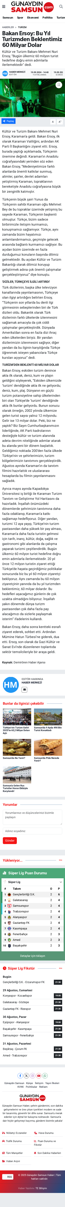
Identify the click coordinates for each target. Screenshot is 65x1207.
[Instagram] (32, 1075)
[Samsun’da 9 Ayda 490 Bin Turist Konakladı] (48, 716)
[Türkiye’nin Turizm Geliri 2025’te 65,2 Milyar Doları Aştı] (17, 716)
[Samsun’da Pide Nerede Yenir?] (48, 747)
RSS (9, 1176)
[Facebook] (20, 1075)
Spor (20, 17)
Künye (29, 1083)
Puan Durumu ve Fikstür (45, 1143)
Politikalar (31, 1086)
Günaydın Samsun (14, 1083)
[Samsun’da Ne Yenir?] (17, 747)
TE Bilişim (41, 1188)
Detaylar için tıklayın (32, 956)
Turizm (22, 27)
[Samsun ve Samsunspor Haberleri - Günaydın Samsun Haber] (32, 7)
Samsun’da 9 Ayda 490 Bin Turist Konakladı (48, 729)
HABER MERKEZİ (32, 682)
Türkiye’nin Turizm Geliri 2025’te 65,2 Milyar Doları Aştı (16, 730)
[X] (26, 1075)
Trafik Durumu (14, 1141)
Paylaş (10, 121)
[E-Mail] (24, 689)
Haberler (8, 27)
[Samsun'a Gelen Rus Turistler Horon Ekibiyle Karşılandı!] (17, 774)
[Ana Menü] (3, 6)
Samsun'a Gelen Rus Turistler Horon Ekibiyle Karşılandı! (15, 788)
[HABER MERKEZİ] (11, 684)
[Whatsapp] (45, 1075)
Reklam (43, 1086)
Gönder (9, 840)
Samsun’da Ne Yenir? (14, 758)
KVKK (21, 1086)
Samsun (7, 17)
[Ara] (61, 7)
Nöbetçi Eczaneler (16, 1132)
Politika (47, 17)
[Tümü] (60, 860)
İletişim (39, 1083)
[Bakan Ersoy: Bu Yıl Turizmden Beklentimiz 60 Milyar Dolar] (32, 98)
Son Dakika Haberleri (49, 1153)
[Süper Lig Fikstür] (60, 968)
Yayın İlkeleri (52, 1083)
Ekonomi (33, 17)
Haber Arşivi (13, 1161)
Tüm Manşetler (14, 1153)
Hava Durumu (46, 1132)
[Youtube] (39, 1075)
